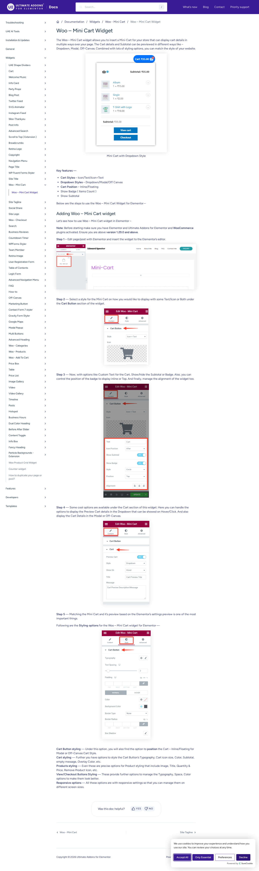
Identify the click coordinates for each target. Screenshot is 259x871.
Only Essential (203, 857)
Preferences (225, 857)
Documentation (74, 21)
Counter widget (17, 469)
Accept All (182, 857)
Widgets (95, 21)
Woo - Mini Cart (115, 21)
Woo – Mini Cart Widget (25, 192)
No (151, 808)
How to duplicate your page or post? (25, 477)
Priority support (239, 7)
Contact (219, 7)
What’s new (190, 7)
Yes (138, 808)
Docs (53, 7)
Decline (243, 857)
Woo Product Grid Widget (23, 462)
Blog (206, 7)
